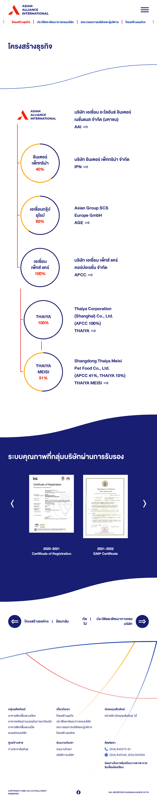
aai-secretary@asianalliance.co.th (129, 792)
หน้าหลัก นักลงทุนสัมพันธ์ (119, 715)
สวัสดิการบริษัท (65, 754)
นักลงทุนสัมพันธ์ (115, 709)
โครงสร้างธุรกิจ (21, 22)
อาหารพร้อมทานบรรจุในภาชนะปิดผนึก (30, 721)
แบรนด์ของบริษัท (17, 732)
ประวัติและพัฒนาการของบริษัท (55, 22)
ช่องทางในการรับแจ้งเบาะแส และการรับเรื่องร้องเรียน (126, 765)
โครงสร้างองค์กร (135, 22)
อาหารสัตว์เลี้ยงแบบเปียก (22, 715)
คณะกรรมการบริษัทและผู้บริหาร (100, 22)
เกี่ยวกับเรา (63, 709)
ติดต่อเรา (110, 742)
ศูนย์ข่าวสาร (15, 742)
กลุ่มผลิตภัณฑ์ (17, 709)
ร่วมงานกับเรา (64, 742)
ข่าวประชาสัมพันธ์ (18, 749)
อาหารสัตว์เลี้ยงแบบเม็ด (21, 727)
